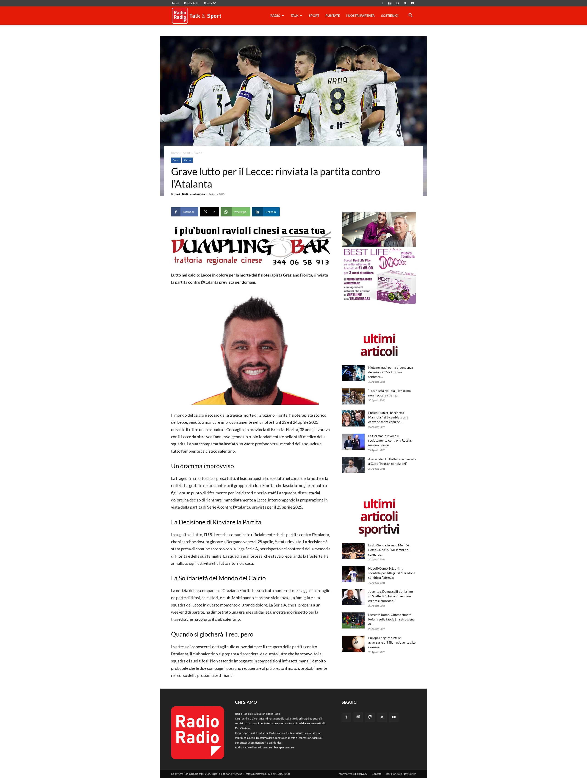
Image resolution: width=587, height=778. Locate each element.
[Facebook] (382, 3)
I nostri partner (360, 15)
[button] (410, 16)
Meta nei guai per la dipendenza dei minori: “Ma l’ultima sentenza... (390, 372)
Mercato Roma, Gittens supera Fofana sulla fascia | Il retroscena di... (391, 619)
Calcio (187, 160)
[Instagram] (389, 3)
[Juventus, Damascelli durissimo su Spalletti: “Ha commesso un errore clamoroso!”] (353, 597)
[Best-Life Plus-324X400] (379, 303)
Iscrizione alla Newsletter (401, 773)
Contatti (377, 773)
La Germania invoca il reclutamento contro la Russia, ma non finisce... (390, 440)
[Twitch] (397, 3)
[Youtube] (412, 3)
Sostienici (389, 15)
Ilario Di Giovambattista (190, 194)
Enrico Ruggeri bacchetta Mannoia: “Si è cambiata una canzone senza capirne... (388, 417)
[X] (404, 3)
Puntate (333, 15)
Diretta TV (210, 3)
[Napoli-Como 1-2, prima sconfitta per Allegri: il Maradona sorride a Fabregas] (353, 574)
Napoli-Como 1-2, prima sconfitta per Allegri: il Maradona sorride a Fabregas (391, 572)
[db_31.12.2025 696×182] (251, 246)
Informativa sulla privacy (352, 773)
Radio (275, 15)
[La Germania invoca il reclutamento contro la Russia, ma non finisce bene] (353, 442)
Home (175, 153)
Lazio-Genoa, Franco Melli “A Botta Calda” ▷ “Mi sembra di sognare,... (389, 549)
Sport (314, 15)
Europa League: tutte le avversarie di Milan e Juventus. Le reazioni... (391, 642)
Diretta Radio (191, 3)
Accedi (175, 3)
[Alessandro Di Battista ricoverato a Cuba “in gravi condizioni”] (353, 465)
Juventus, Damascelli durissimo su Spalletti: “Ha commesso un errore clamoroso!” (390, 596)
